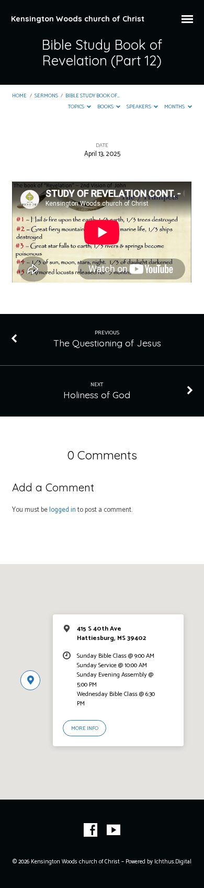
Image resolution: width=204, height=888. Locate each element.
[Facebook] (90, 830)
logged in (62, 509)
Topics (76, 107)
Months (175, 107)
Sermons (46, 96)
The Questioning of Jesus (107, 343)
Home (19, 96)
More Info (84, 728)
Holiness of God (96, 394)
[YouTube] (113, 830)
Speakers (139, 107)
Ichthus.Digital (172, 862)
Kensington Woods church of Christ (77, 19)
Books (106, 107)
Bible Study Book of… (92, 96)
